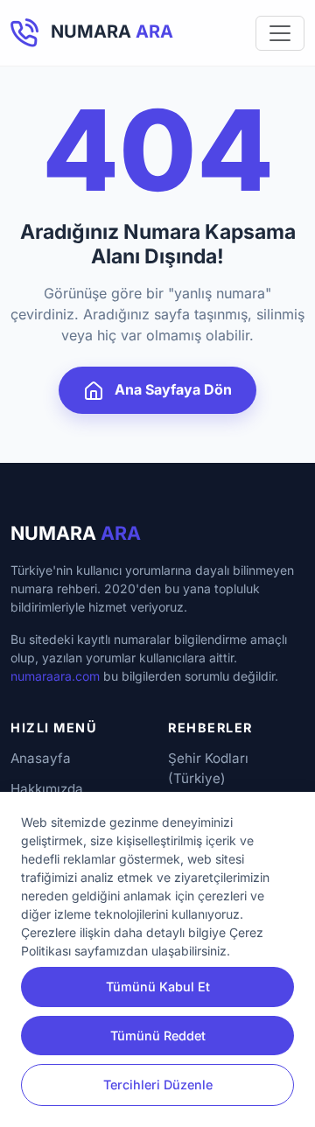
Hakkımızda (46, 788)
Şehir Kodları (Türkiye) (208, 768)
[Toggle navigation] (280, 33)
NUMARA (75, 533)
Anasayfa (40, 758)
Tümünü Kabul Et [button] (158, 986)
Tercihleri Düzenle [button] (158, 1084)
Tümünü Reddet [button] (158, 1035)
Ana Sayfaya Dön (171, 389)
